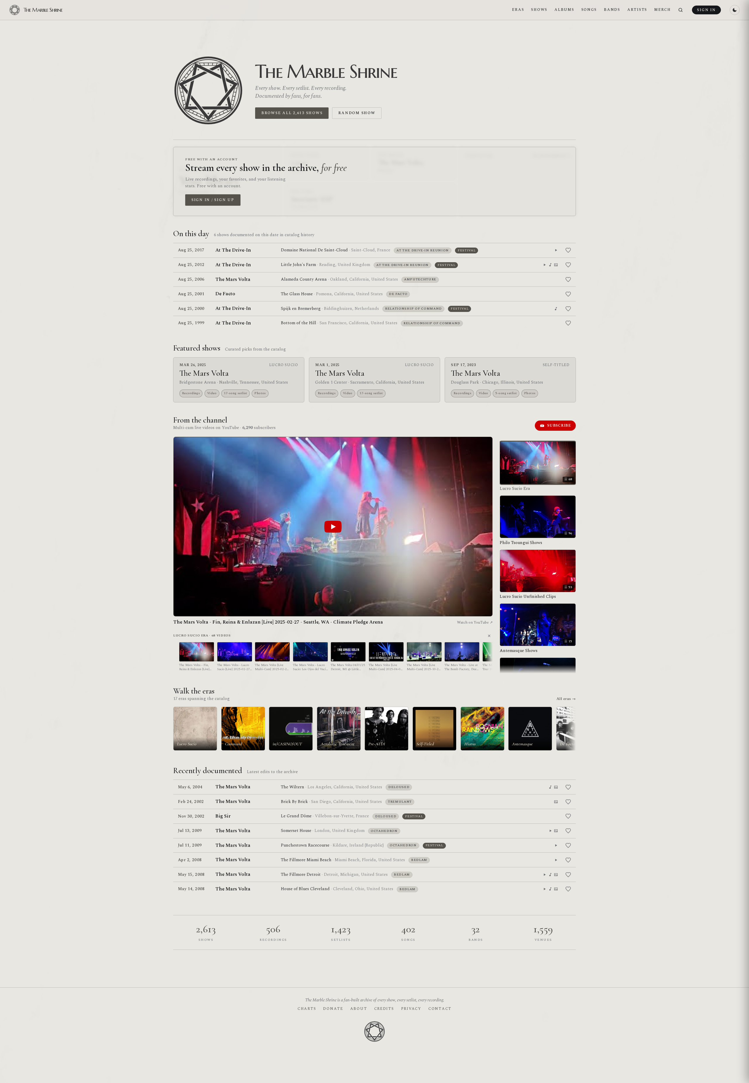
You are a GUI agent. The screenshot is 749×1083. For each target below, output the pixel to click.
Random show (356, 113)
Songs (589, 10)
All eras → (566, 699)
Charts (307, 1009)
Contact (439, 1009)
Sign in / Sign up (212, 200)
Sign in (706, 10)
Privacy (411, 1009)
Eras (518, 10)
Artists (637, 10)
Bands (612, 10)
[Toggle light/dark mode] (735, 10)
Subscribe (559, 425)
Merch (662, 10)
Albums (564, 10)
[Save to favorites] (568, 250)
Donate (333, 1009)
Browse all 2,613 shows (291, 113)
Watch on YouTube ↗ (475, 622)
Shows (539, 10)
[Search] (680, 10)
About (358, 1009)
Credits (384, 1009)
